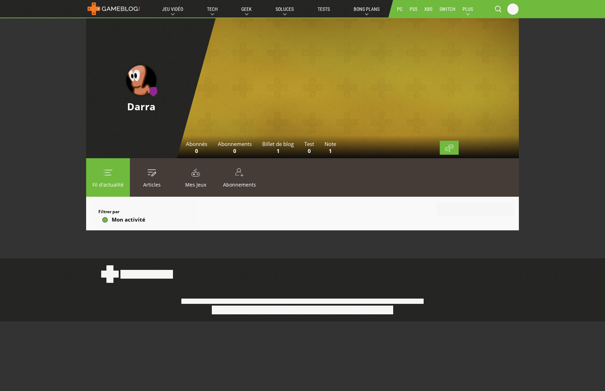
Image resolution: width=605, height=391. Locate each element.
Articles (152, 184)
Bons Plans (367, 9)
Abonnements (239, 184)
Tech (212, 9)
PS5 (413, 9)
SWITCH (447, 9)
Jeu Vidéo (172, 9)
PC (400, 9)
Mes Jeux (195, 184)
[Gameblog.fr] (114, 9)
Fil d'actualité (108, 184)
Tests (324, 9)
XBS (428, 9)
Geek (246, 9)
